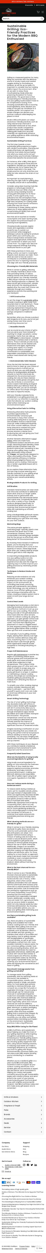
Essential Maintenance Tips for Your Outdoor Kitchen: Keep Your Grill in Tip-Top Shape (21, 1219)
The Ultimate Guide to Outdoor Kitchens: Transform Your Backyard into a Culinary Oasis (22, 1214)
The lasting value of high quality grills (15, 1189)
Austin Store (6, 1149)
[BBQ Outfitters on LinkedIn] (36, 1165)
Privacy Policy (24, 1246)
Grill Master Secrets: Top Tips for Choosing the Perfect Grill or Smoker (23, 1210)
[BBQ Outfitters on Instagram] (24, 1165)
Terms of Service (21, 1249)
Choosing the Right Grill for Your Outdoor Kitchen (19, 1196)
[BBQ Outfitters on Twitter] (32, 1165)
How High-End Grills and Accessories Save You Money (21, 1199)
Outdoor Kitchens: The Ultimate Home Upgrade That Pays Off (22, 1193)
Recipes (26, 1154)
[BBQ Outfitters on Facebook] (28, 1165)
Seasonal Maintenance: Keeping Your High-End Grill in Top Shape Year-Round (23, 1205)
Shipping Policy (7, 1249)
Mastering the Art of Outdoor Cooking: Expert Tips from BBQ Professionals (21, 1228)
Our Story (5, 1146)
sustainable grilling (30, 300)
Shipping (26, 1146)
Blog (24, 1152)
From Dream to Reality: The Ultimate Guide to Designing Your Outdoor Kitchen (22, 1236)
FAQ (24, 1149)
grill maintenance (20, 654)
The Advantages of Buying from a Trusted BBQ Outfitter (22, 1202)
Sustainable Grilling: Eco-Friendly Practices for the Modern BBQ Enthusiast (23, 1223)
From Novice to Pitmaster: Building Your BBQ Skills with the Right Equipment (22, 1232)
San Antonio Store (8, 1152)
